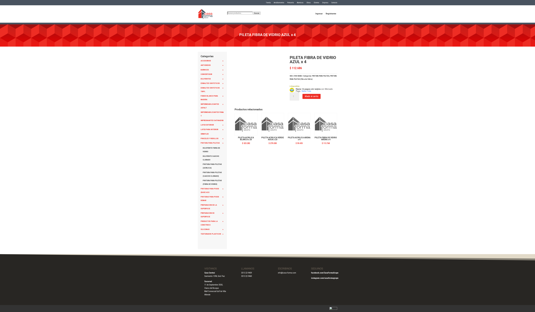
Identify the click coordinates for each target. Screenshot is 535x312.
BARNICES (205, 70)
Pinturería (290, 3)
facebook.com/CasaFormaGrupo (324, 273)
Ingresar (319, 14)
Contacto (334, 3)
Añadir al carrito (311, 96)
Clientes (316, 3)
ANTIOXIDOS (206, 65)
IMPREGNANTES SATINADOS (212, 120)
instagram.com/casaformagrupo (324, 278)
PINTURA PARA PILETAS (210, 143)
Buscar (256, 13)
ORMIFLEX (205, 134)
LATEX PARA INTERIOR (209, 129)
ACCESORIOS (206, 61)
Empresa (325, 3)
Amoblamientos (279, 3)
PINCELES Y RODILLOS (209, 138)
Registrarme (331, 14)
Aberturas (300, 3)
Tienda (268, 3)
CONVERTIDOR (206, 74)
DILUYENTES (206, 79)
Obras (309, 3)
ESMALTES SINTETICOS (210, 83)
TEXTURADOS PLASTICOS (211, 234)
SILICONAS (205, 229)
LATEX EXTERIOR (207, 125)
